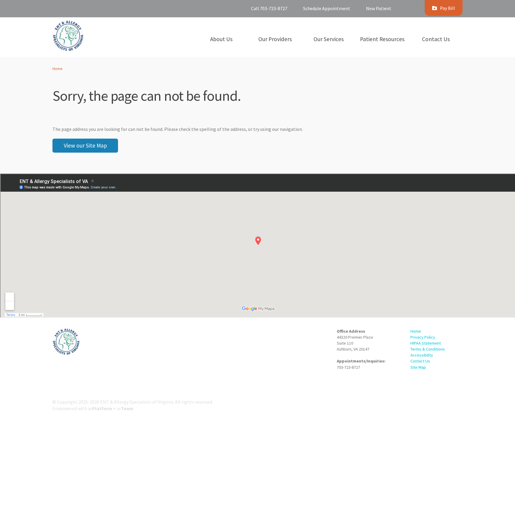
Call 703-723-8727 (269, 8)
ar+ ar (110, 408)
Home (57, 68)
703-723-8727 (348, 367)
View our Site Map (85, 145)
